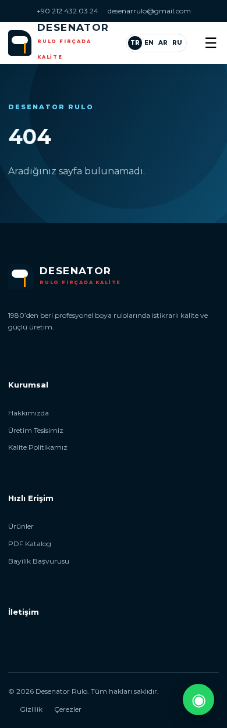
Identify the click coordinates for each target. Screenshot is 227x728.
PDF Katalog (29, 543)
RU (177, 42)
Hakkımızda (28, 412)
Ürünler (21, 526)
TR (135, 42)
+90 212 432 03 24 (67, 10)
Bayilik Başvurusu (38, 561)
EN (149, 42)
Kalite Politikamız (38, 447)
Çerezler (67, 709)
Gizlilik (31, 709)
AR (163, 42)
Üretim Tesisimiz (35, 430)
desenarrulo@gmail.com (149, 10)
